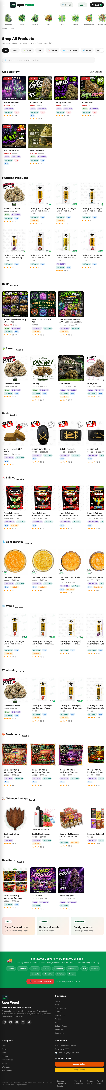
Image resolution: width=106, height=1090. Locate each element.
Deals (15, 50)
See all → (14, 285)
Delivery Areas (61, 1026)
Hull (84, 968)
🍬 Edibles (52, 50)
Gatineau (22, 968)
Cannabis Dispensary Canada (61, 1083)
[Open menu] (4, 5)
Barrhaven (58, 968)
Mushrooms (7, 1071)
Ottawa (11, 968)
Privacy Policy (90, 1082)
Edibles (5, 1056)
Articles (58, 1019)
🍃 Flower (27, 50)
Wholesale (6, 1067)
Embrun (60, 974)
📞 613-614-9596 (62, 1049)
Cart (98, 5)
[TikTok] (29, 1022)
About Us (59, 1030)
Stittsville (35, 974)
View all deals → (97, 72)
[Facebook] (10, 1022)
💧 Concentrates (70, 50)
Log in (82, 5)
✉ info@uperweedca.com (65, 1045)
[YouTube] (16, 1022)
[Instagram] (4, 1022)
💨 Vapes (87, 50)
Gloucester (72, 968)
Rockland (48, 974)
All (6, 50)
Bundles (58, 1012)
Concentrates (7, 1060)
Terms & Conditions (78, 1082)
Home (4, 29)
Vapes (4, 1063)
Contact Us (59, 1033)
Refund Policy (100, 1082)
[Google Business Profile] (23, 1022)
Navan (71, 974)
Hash (40, 50)
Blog (57, 1022)
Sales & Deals (60, 1008)
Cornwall (94, 968)
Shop (57, 1005)
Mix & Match (60, 1015)
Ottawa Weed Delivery (35, 1082)
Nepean (35, 968)
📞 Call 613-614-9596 (40, 981)
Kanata (46, 968)
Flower (5, 1049)
